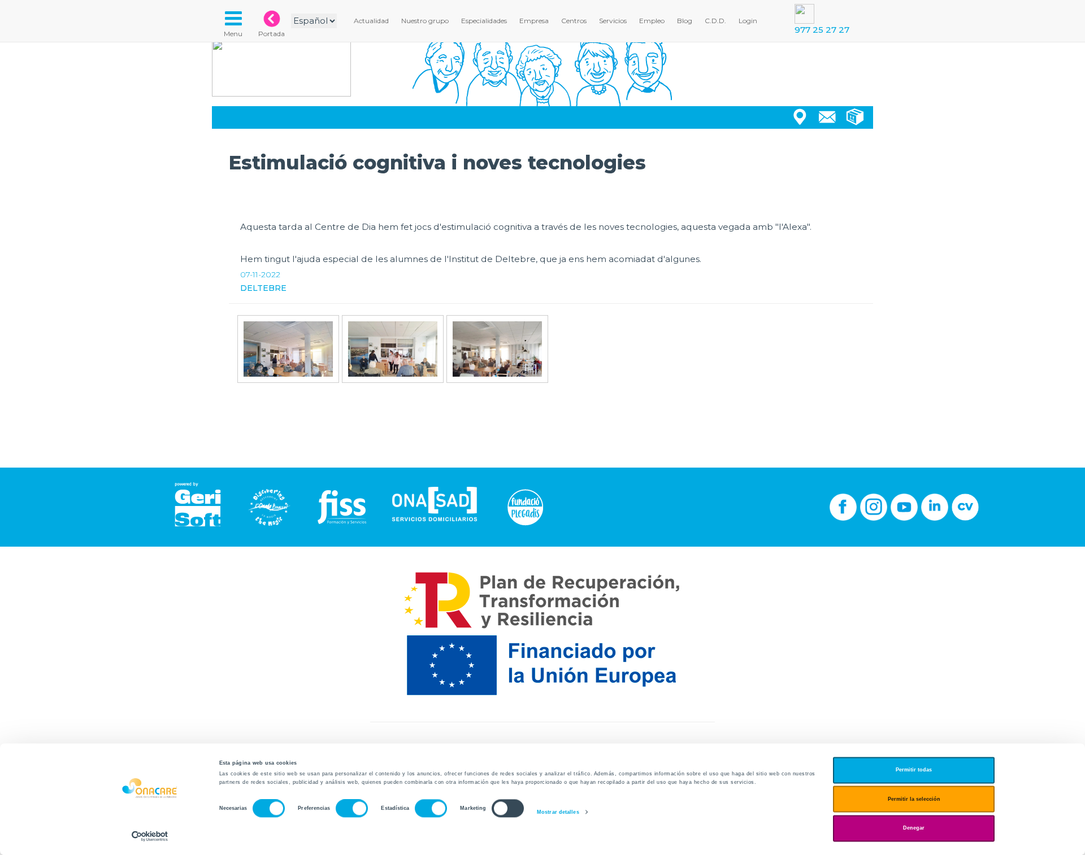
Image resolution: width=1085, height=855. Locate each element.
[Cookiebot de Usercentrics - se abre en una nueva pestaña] (150, 836)
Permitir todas (914, 770)
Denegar (914, 828)
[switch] (352, 809)
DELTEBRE (263, 288)
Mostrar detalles (558, 812)
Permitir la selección (914, 799)
